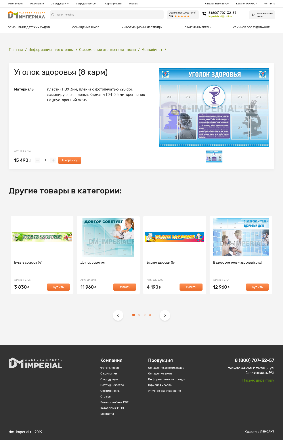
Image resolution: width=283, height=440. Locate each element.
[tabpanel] (42, 255)
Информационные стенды (142, 27)
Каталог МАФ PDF (246, 3)
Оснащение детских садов (29, 27)
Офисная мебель (197, 27)
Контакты (269, 3)
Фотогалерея (15, 3)
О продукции (58, 3)
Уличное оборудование (251, 27)
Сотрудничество (86, 3)
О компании (37, 3)
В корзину (69, 160)
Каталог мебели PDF (217, 3)
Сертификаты (113, 3)
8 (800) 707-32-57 (222, 13)
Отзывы (133, 3)
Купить (58, 287)
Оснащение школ (85, 27)
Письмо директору (258, 380)
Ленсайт (267, 431)
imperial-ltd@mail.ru (220, 16)
